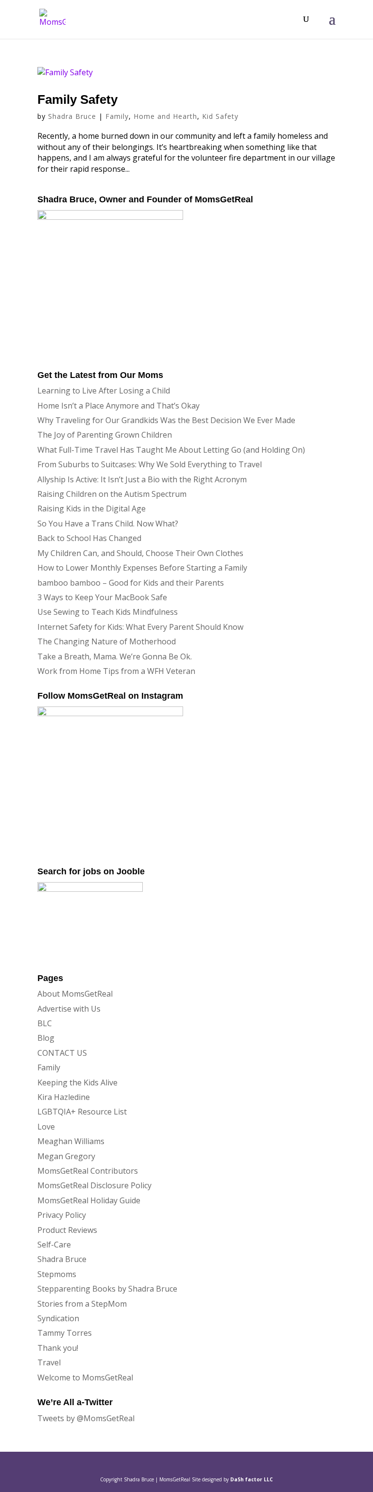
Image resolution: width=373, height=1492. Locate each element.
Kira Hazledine (63, 1097)
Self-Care (54, 1244)
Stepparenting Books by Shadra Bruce (107, 1288)
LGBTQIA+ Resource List (82, 1111)
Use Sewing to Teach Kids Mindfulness (107, 612)
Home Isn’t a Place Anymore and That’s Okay (118, 405)
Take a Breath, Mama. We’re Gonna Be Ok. (114, 656)
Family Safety (77, 99)
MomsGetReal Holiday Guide (88, 1200)
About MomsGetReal (75, 993)
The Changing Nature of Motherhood (106, 641)
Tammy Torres (64, 1333)
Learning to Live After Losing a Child (103, 390)
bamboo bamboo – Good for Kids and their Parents (130, 582)
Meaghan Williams (70, 1141)
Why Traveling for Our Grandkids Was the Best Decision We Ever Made (166, 420)
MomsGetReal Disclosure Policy (94, 1185)
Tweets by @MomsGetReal (86, 1418)
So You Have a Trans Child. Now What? (107, 523)
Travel (49, 1362)
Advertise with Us (69, 1008)
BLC (44, 1023)
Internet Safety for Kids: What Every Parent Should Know (140, 627)
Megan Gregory (66, 1156)
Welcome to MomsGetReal (85, 1377)
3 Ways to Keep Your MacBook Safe (102, 597)
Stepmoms (56, 1274)
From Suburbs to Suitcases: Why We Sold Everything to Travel (149, 464)
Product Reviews (67, 1230)
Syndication (58, 1318)
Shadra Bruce (72, 116)
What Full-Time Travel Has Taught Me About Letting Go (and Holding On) (171, 449)
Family (117, 116)
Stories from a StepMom (82, 1303)
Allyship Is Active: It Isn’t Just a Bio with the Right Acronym (142, 479)
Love (46, 1126)
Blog (45, 1038)
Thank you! (57, 1348)
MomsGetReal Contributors (87, 1170)
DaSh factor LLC (251, 1479)
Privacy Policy (61, 1215)
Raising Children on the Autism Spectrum (111, 494)
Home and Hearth (165, 116)
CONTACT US (62, 1053)
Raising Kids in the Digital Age (91, 508)
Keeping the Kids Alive (77, 1082)
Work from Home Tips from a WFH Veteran (116, 671)
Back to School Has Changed (89, 538)
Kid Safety (220, 116)
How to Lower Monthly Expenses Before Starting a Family (142, 567)
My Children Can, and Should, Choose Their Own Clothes (140, 553)
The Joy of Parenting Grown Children (104, 434)
